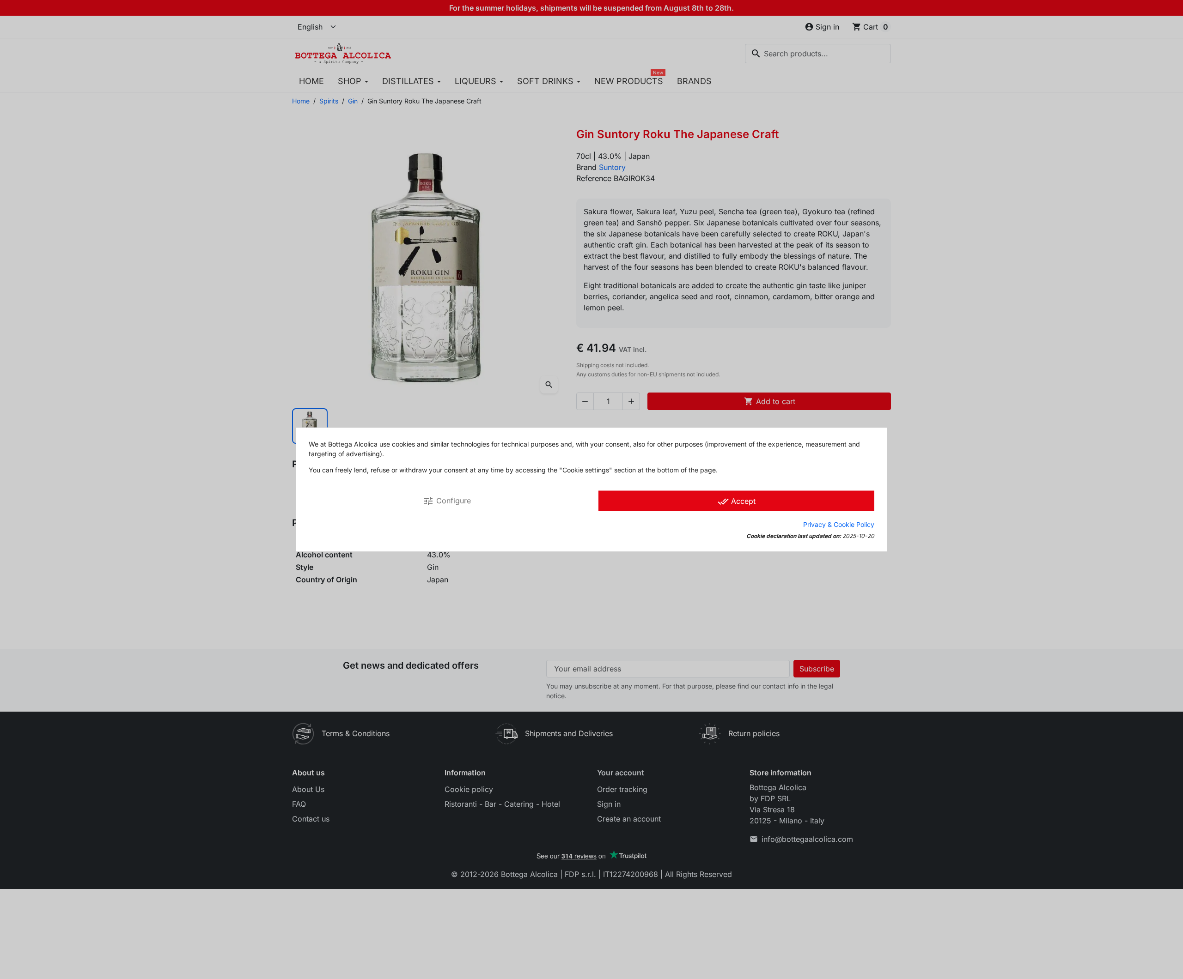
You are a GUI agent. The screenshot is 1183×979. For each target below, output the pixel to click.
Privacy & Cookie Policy (838, 524)
